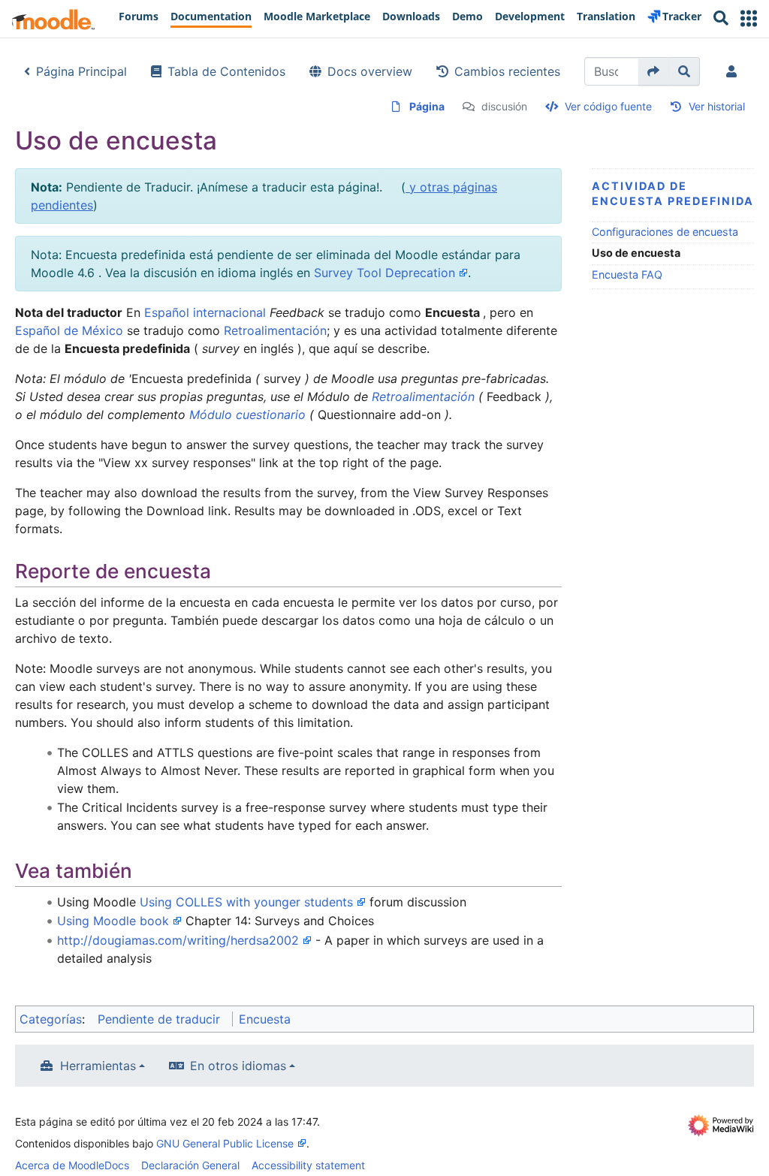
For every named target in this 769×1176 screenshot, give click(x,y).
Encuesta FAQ (627, 274)
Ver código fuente (608, 106)
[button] (748, 18)
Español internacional (205, 312)
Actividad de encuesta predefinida (673, 193)
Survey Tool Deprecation (384, 272)
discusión (504, 106)
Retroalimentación (275, 330)
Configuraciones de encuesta (665, 231)
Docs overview (369, 71)
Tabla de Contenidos (226, 71)
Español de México (69, 330)
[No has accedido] (734, 71)
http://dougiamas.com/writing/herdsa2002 (178, 940)
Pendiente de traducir (159, 1019)
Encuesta (265, 1019)
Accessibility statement (308, 1165)
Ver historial (717, 106)
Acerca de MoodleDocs (72, 1165)
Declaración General (190, 1165)
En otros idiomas (238, 1065)
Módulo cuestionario (247, 414)
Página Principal (81, 71)
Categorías (51, 1019)
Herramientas (98, 1065)
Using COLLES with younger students (246, 901)
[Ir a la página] (653, 71)
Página (427, 106)
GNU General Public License (225, 1143)
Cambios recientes (507, 71)
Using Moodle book (113, 920)
